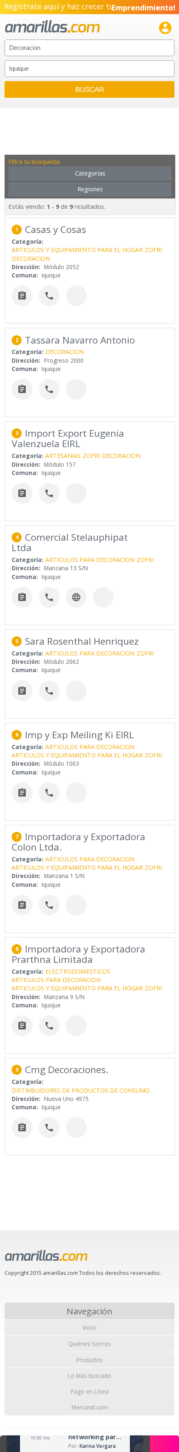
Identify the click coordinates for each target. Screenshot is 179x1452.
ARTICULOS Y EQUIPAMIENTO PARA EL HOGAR (77, 250)
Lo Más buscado (89, 1376)
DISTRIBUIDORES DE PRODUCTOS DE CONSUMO (81, 1090)
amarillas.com (52, 27)
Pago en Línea (90, 1391)
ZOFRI (153, 250)
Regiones (90, 189)
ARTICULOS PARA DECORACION (89, 560)
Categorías (90, 173)
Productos (89, 1360)
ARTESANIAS (63, 456)
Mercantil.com (90, 1407)
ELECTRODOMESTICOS (77, 971)
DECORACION (31, 258)
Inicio (89, 1327)
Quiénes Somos (89, 1344)
